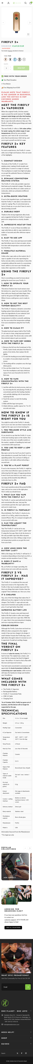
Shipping (10, 50)
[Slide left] (3, 22)
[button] (2, 3)
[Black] (19, 59)
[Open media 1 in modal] (16, 22)
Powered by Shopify (22, 1061)
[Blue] (15, 59)
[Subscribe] (28, 987)
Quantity (6, 64)
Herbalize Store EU (14, 1061)
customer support (10, 920)
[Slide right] (30, 22)
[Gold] (5, 59)
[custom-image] (5, 1006)
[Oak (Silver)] (24, 59)
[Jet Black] (10, 59)
